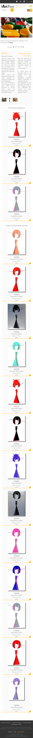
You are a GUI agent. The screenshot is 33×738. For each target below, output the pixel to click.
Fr (29, 2)
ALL (28, 10)
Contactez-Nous (27, 722)
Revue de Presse (17, 722)
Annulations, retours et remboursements (22, 729)
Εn (32, 2)
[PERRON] (4, 100)
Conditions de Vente (17, 724)
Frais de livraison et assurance (23, 727)
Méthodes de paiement (6, 729)
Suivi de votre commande (8, 727)
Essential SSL (20, 732)
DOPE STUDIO (19, 734)
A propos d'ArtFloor (6, 722)
